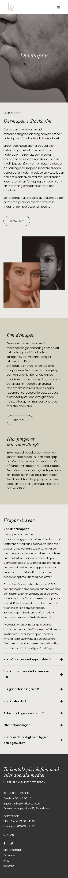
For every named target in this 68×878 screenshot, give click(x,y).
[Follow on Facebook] (4, 843)
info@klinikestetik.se (27, 804)
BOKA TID (15, 221)
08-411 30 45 (23, 798)
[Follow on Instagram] (11, 843)
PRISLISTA (19, 420)
